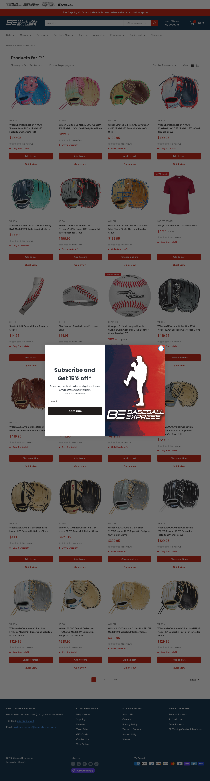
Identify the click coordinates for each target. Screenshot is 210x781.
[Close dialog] (161, 348)
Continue (75, 411)
